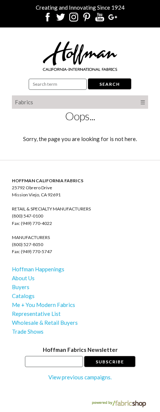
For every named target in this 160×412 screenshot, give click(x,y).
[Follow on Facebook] (47, 19)
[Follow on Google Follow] (112, 19)
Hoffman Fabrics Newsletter (80, 349)
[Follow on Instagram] (73, 19)
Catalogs (23, 295)
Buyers (20, 287)
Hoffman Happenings (38, 269)
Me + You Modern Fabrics (43, 304)
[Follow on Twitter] (60, 19)
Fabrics (24, 102)
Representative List (36, 313)
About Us (23, 278)
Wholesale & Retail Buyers (45, 322)
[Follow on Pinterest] (86, 19)
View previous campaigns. (80, 377)
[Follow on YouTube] (99, 19)
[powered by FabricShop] (119, 404)
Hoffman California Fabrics (80, 56)
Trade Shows (28, 331)
